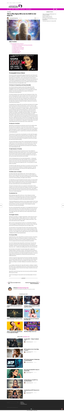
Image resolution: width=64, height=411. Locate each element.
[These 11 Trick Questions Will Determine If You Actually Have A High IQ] (15, 326)
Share (8, 20)
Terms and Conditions (24, 404)
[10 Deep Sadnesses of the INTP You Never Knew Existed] (15, 383)
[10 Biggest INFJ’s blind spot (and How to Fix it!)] (15, 300)
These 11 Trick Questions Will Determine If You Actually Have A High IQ (14, 332)
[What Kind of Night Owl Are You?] (32, 326)
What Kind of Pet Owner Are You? (47, 17)
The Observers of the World (17, 46)
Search (17, 403)
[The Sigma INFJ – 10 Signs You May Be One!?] (15, 342)
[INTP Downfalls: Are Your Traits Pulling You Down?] (15, 353)
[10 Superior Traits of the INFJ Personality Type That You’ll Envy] (32, 300)
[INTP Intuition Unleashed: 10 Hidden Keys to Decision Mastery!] (15, 363)
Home (10, 9)
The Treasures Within (16, 52)
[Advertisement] (50, 28)
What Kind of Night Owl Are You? (30, 331)
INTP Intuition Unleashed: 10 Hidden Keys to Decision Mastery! (32, 360)
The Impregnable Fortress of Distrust (17, 43)
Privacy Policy (23, 403)
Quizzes (13, 9)
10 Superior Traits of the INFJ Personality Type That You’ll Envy (32, 306)
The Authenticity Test (16, 50)
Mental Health (22, 9)
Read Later (23, 278)
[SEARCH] (55, 9)
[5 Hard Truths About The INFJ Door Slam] (15, 313)
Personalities (17, 9)
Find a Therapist (28, 9)
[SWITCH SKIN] (53, 9)
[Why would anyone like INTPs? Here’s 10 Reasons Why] (15, 373)
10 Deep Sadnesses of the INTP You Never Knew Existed (31, 380)
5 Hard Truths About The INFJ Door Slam (14, 318)
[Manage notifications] (62, 409)
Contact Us (22, 402)
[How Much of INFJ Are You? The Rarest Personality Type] (32, 313)
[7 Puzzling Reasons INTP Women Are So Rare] (15, 394)
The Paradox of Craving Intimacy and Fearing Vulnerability (22, 45)
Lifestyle (8, 317)
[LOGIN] (56, 9)
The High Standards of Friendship (18, 47)
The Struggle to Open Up (16, 51)
